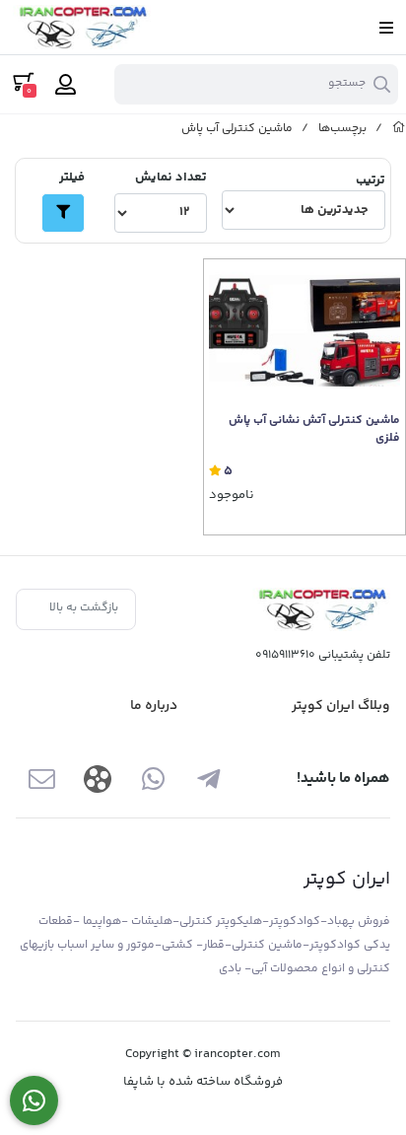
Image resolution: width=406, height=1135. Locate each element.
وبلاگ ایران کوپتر (341, 706)
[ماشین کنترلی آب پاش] (321, 610)
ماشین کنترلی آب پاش (237, 128)
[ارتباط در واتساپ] (34, 1101)
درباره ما (153, 706)
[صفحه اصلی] (399, 128)
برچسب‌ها (342, 128)
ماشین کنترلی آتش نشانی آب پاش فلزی (314, 430)
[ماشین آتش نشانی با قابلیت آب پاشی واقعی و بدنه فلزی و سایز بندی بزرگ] (304, 331)
